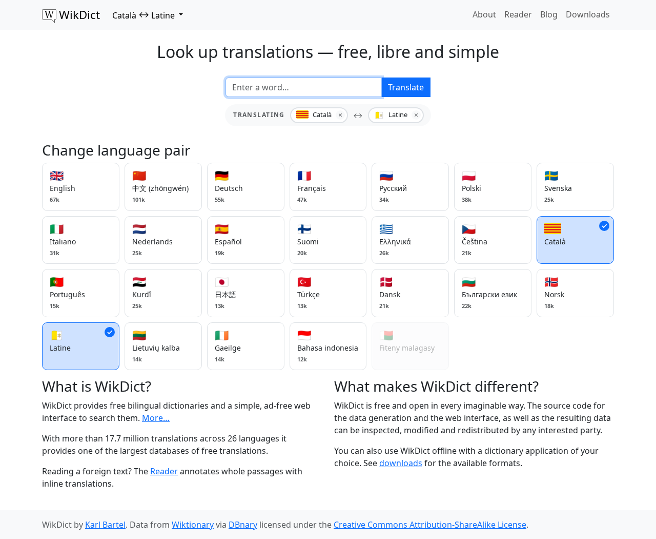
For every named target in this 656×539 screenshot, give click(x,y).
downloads (400, 463)
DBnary (243, 524)
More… (156, 418)
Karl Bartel (105, 524)
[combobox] (303, 87)
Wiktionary (193, 524)
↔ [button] (143, 15)
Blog (549, 14)
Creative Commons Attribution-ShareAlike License (430, 524)
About (484, 14)
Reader (518, 14)
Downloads (588, 14)
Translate (406, 87)
